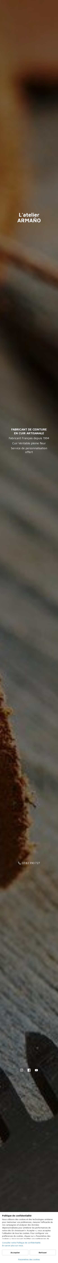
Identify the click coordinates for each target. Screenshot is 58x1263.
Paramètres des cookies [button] (29, 1259)
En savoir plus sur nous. (12, 1245)
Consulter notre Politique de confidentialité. (21, 1242)
